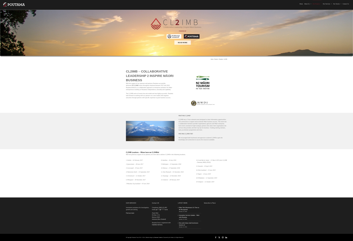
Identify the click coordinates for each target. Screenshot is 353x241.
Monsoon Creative (158, 237)
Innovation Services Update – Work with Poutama (189, 216)
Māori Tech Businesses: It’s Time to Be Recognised (189, 208)
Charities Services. (157, 225)
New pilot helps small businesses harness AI (188, 224)
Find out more (130, 213)
